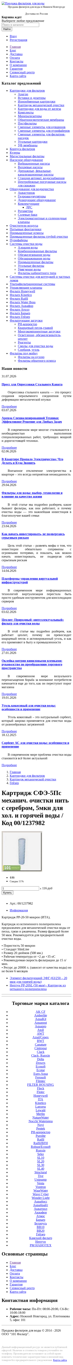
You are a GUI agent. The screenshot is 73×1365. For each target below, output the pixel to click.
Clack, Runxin (40, 1055)
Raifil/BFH (40, 1143)
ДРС (29, 207)
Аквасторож (26, 192)
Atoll (40, 1030)
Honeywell (40, 1095)
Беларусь (40, 1223)
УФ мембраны (28, 145)
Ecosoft (40, 1066)
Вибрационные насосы (34, 163)
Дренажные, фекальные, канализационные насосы (36, 172)
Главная (15, 46)
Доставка (16, 54)
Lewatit (40, 1110)
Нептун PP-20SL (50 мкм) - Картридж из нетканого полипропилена (38, 987)
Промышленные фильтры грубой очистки (39, 236)
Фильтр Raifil (19, 298)
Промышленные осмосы (27, 233)
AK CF (40, 1011)
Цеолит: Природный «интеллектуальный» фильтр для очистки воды (33, 621)
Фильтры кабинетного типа (37, 273)
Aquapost (40, 1022)
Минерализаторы (30, 116)
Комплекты (26, 112)
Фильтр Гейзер (20, 317)
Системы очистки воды (26, 244)
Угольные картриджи (32, 141)
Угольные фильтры (31, 265)
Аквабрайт (40, 1205)
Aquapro (40, 1026)
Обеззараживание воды (34, 258)
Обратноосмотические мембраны (41, 119)
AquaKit (40, 1019)
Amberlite (40, 1015)
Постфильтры (27, 123)
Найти (7, 29)
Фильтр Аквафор (21, 306)
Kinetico (40, 1103)
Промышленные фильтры (35, 262)
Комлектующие (28, 203)
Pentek (40, 1128)
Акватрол (40, 1208)
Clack (40, 1052)
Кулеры (15, 152)
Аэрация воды (28, 247)
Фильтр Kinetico (21, 295)
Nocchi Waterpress (41, 1121)
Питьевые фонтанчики (25, 229)
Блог (13, 50)
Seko (40, 1154)
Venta (40, 1183)
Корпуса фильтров (22, 149)
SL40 (40, 1168)
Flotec (41, 1092)
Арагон (23, 94)
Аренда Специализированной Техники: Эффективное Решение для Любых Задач (32, 419)
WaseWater (40, 1190)
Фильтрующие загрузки (26, 320)
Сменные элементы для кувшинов (41, 127)
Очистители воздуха (24, 225)
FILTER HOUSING (40, 1084)
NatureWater (40, 1117)
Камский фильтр (40, 1238)
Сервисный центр (22, 72)
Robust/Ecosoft (40, 1146)
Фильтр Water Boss (22, 302)
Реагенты (24, 342)
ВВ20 (40, 1230)
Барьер (40, 1219)
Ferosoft (40, 1077)
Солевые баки (27, 214)
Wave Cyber (41, 1194)
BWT (40, 1041)
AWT (40, 1033)
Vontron (40, 1187)
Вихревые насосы (30, 167)
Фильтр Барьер (20, 313)
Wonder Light (40, 1198)
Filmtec (40, 1081)
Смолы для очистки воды (35, 346)
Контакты (16, 61)
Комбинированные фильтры (37, 251)
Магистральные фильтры (27, 156)
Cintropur (40, 1048)
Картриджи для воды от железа (39, 109)
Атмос (40, 1216)
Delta (40, 1059)
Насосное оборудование (26, 160)
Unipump (40, 1179)
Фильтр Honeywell (22, 291)
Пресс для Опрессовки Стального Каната (32, 384)
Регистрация (18, 40)
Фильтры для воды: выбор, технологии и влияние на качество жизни (32, 494)
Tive (40, 1176)
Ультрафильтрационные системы (32, 284)
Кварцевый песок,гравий (35, 327)
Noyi (40, 1125)
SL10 (40, 1157)
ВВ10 (40, 1227)
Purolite (41, 1136)
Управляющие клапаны (26, 287)
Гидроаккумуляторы (32, 196)
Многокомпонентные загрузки (39, 331)
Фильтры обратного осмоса (37, 360)
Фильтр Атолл (19, 309)
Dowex (40, 1063)
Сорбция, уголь (28, 349)
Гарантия (16, 68)
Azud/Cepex (40, 1037)
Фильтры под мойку (24, 353)
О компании (18, 65)
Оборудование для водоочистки (32, 189)
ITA (40, 1099)
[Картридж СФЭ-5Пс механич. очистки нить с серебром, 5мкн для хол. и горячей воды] (22, 870)
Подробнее (9, 406)
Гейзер (14, 783)
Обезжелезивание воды (34, 254)
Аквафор (40, 1212)
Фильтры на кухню (31, 357)
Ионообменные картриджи (36, 101)
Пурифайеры (19, 240)
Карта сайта (18, 76)
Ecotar (40, 1070)
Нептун (40, 1241)
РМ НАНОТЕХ (41, 1245)
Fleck (40, 1088)
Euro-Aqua (40, 1073)
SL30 (40, 1165)
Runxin (40, 1150)
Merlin (40, 1114)
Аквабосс (40, 1201)
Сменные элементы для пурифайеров (44, 130)
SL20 (40, 1161)
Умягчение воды (29, 269)
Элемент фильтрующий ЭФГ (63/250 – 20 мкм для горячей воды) (38, 979)
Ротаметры (25, 211)
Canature (40, 1044)
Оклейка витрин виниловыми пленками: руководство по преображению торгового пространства (32, 664)
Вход (13, 36)
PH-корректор (27, 324)
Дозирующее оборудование (37, 200)
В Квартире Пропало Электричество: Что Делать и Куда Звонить (32, 461)
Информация (19, 910)
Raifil (40, 1139)
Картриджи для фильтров (27, 90)
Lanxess (40, 1106)
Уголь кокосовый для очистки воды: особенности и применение (29, 707)
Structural (40, 1172)
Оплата (15, 57)
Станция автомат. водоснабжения (41, 178)
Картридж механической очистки (41, 105)
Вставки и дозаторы (32, 98)
